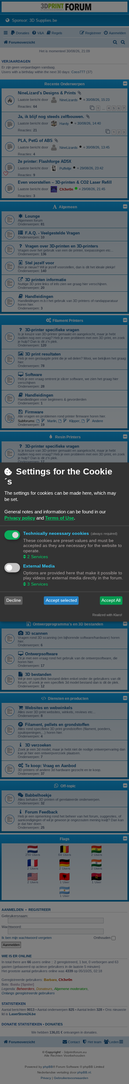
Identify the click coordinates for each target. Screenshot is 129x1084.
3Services (37, 584)
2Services (37, 556)
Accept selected (61, 600)
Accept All (111, 600)
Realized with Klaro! (107, 615)
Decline (13, 600)
